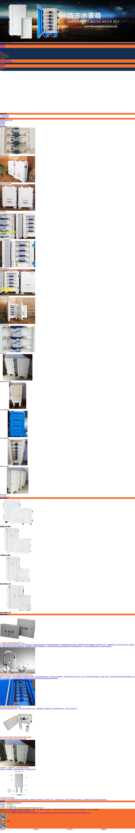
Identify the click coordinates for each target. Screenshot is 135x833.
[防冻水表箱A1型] (17, 582)
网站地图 (13, 811)
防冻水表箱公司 (71, 812)
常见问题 (2, 43)
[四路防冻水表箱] (17, 524)
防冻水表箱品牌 (44, 812)
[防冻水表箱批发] (17, 323)
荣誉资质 (2, 123)
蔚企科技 (7, 811)
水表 (8, 812)
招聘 (1, 50)
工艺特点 (2, 58)
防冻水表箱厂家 (53, 812)
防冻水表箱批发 (62, 812)
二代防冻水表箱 (4, 57)
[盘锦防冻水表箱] (17, 153)
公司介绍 (2, 53)
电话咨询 (2, 829)
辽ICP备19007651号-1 (29, 811)
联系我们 (2, 48)
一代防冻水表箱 (4, 55)
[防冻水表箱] (17, 351)
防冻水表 (22, 812)
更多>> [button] (7, 498)
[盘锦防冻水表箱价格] (17, 182)
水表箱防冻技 (36, 812)
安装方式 (2, 47)
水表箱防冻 (29, 812)
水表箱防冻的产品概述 (6, 42)
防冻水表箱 (15, 126)
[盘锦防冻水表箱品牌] (17, 380)
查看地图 (103, 829)
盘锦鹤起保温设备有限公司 (83, 812)
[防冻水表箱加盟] (17, 295)
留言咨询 (70, 829)
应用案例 (2, 45)
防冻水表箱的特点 (5, 60)
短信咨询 (36, 829)
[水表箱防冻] (17, 210)
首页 (1, 52)
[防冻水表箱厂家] (17, 267)
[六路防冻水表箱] (17, 553)
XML (17, 811)
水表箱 (11, 812)
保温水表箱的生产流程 (6, 120)
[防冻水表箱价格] (17, 436)
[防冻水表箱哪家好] (17, 238)
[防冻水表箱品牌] (17, 408)
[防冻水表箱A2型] (17, 611)
